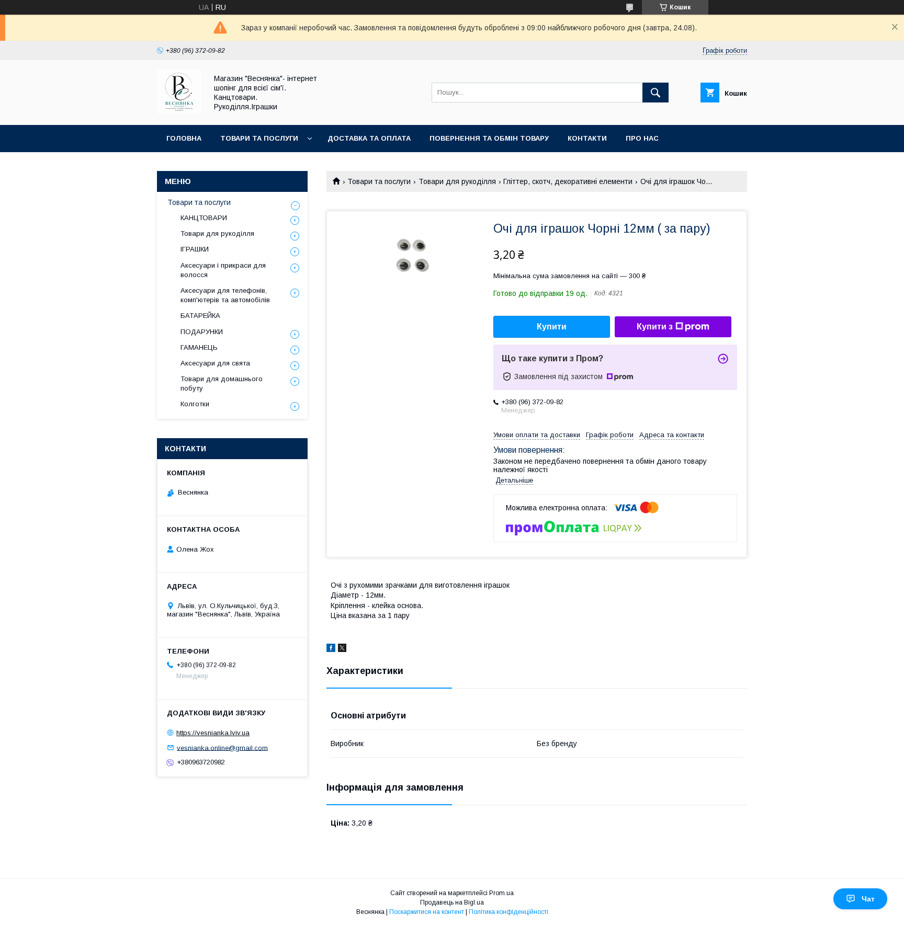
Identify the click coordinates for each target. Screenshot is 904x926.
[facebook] (330, 649)
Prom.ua (501, 893)
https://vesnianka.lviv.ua (213, 733)
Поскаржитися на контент (426, 912)
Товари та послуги (259, 138)
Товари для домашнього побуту (221, 383)
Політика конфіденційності (508, 912)
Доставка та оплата (369, 138)
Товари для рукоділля (457, 181)
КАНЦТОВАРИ (203, 218)
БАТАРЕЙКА (200, 315)
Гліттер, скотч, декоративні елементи (567, 181)
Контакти (587, 138)
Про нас (642, 138)
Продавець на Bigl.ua (452, 902)
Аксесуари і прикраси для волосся (223, 270)
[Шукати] (655, 92)
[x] (342, 649)
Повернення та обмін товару (489, 138)
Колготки (194, 404)
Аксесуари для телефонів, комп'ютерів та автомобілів (225, 295)
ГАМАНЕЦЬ (199, 347)
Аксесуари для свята (215, 363)
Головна (183, 138)
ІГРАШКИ (194, 249)
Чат (868, 899)
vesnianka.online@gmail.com (222, 747)
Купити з (655, 326)
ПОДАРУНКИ (201, 332)
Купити (552, 326)
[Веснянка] (179, 111)
